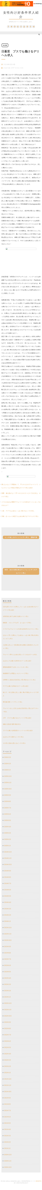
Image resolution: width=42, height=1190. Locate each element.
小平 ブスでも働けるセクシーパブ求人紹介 (17, 718)
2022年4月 (7, 1054)
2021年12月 (7, 1079)
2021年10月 (7, 1091)
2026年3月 (7, 757)
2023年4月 (7, 978)
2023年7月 (7, 959)
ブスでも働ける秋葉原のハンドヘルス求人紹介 (18, 730)
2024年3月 (7, 909)
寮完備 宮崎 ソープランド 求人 (12, 702)
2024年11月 (8, 858)
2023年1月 (7, 997)
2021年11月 (7, 1085)
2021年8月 (7, 1104)
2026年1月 (7, 770)
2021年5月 (7, 1123)
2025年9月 (7, 795)
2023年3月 (7, 984)
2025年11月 (7, 782)
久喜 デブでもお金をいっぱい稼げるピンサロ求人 (17, 511)
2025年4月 (7, 827)
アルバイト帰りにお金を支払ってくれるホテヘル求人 (20, 654)
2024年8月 (7, 877)
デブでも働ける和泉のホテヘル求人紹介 (16, 686)
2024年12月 (8, 852)
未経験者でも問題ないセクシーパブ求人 (16, 673)
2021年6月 (7, 1117)
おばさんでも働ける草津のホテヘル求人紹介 (17, 661)
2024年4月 (7, 902)
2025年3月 (7, 833)
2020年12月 (8, 1155)
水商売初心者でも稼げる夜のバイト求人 (16, 616)
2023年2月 (7, 991)
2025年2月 (7, 839)
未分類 (5, 45)
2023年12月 (8, 927)
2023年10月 (8, 940)
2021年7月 (7, 1110)
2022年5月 (7, 1047)
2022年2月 (7, 1066)
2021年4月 (7, 1129)
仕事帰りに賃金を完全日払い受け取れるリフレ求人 (19, 680)
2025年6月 (7, 814)
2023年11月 (7, 934)
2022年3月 (7, 1060)
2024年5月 (7, 896)
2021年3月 (7, 1136)
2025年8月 (7, 801)
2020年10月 (8, 1167)
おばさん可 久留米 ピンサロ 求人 (13, 737)
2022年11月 (7, 1010)
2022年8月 (7, 1028)
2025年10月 (8, 789)
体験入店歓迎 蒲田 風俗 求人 (12, 724)
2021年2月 (7, 1142)
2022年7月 (7, 1035)
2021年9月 (7, 1098)
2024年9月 (7, 871)
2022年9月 (7, 1022)
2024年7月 (7, 883)
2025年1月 (7, 846)
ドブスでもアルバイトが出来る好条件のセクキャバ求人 (21, 629)
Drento (38, 1181)
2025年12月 (8, 776)
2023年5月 (7, 972)
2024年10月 (8, 864)
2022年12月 (8, 1003)
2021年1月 (7, 1148)
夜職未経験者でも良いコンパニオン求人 (16, 667)
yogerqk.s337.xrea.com (13, 68)
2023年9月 (7, 946)
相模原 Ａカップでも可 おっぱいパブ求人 (17, 623)
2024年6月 (7, 890)
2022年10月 (8, 1016)
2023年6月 (7, 965)
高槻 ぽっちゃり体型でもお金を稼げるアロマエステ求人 (20, 516)
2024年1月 (7, 921)
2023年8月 (7, 953)
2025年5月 (7, 820)
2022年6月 (7, 1041)
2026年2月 (7, 764)
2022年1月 (7, 1073)
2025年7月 (7, 808)
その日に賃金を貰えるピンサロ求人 (14, 743)
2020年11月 (7, 1161)
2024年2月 (7, 915)
